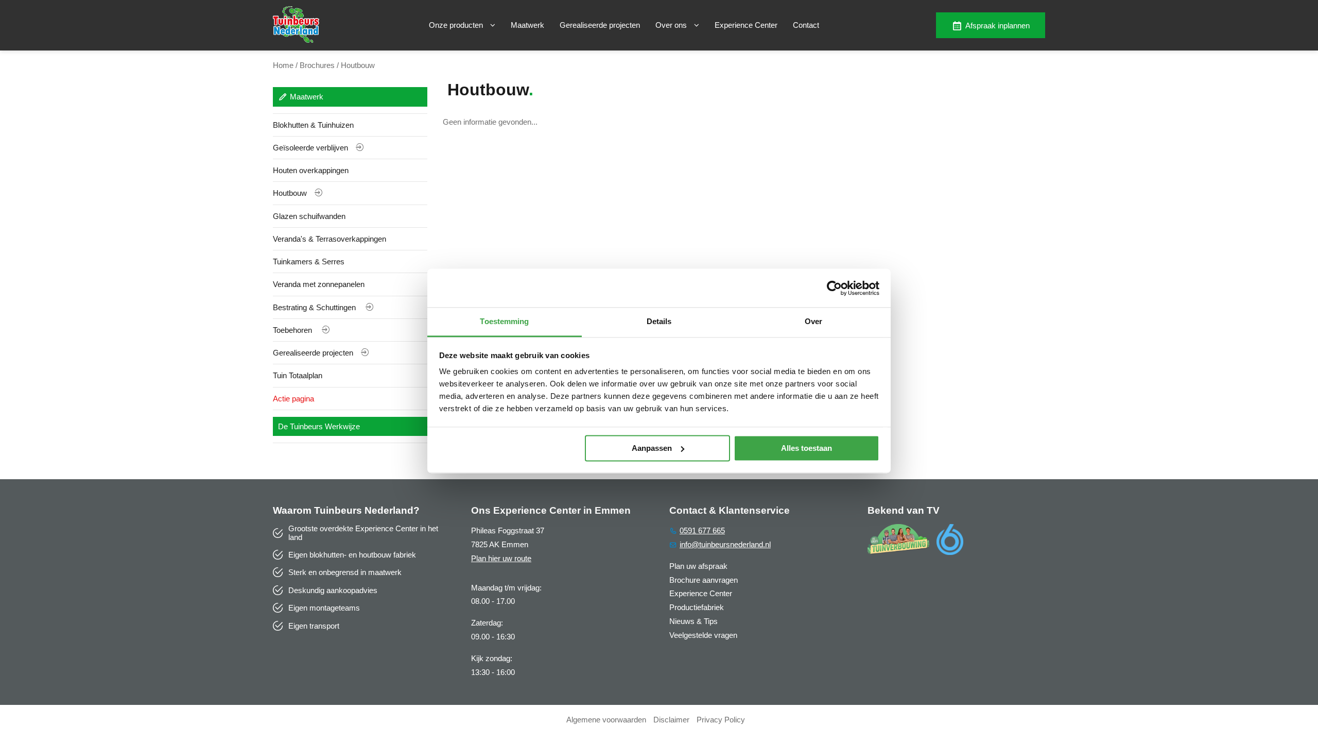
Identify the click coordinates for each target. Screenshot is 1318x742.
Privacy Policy (721, 719)
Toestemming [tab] (504, 321)
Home (283, 65)
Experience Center (746, 25)
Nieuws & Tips (693, 621)
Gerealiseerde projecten (600, 25)
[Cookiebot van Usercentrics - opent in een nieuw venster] (834, 288)
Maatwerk (527, 25)
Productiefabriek (696, 607)
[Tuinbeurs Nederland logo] (296, 40)
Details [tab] (659, 321)
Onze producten (457, 25)
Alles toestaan (806, 448)
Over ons (672, 25)
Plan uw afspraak (698, 566)
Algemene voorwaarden (606, 719)
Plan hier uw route (501, 558)
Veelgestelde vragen (703, 635)
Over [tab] (813, 321)
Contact (806, 25)
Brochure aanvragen (703, 580)
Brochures (317, 65)
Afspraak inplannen (997, 25)
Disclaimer (671, 719)
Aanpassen (652, 448)
